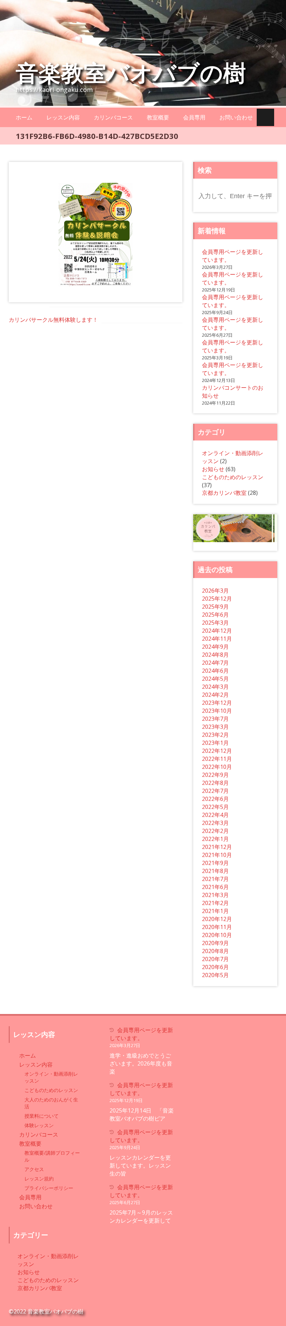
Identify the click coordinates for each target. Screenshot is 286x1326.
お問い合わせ (236, 117)
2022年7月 (215, 791)
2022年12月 (217, 751)
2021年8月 (215, 871)
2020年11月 (217, 927)
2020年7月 (215, 959)
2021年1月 (215, 911)
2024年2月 (215, 695)
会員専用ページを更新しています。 (141, 1034)
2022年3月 (215, 823)
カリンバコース (113, 117)
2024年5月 (215, 678)
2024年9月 (215, 646)
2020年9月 (215, 943)
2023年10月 (217, 711)
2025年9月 (215, 606)
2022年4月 (215, 815)
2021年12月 (217, 847)
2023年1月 (215, 743)
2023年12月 (217, 703)
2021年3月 (215, 895)
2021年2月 (215, 903)
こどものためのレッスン (232, 477)
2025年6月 (215, 614)
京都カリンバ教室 (224, 493)
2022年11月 (217, 759)
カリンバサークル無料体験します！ (53, 319)
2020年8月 (215, 951)
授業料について (41, 1116)
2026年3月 (215, 590)
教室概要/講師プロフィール (52, 1156)
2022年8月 (215, 783)
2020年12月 (217, 919)
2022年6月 (215, 799)
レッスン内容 (63, 117)
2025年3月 (215, 622)
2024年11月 (217, 638)
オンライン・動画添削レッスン (51, 1077)
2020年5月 (215, 975)
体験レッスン (39, 1125)
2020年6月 (215, 967)
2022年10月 (217, 767)
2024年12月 (217, 630)
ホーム (24, 117)
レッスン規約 (39, 1178)
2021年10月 (217, 855)
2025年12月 (217, 598)
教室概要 (158, 117)
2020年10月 (217, 935)
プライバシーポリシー (48, 1188)
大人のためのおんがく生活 (51, 1103)
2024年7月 (215, 662)
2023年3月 (215, 727)
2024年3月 (215, 687)
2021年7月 (215, 879)
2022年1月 (215, 839)
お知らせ (213, 469)
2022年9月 (215, 775)
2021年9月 (215, 863)
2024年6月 (215, 670)
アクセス (34, 1169)
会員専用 (194, 117)
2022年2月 (215, 831)
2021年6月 (215, 887)
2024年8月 (215, 654)
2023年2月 (215, 735)
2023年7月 (215, 719)
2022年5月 (215, 807)
